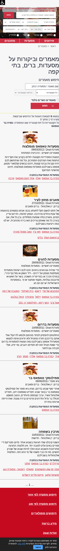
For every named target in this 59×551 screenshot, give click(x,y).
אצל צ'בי (54, 302)
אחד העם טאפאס (25, 178)
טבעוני (36, 35)
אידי (57, 356)
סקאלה (30, 469)
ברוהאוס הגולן (51, 237)
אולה (38, 178)
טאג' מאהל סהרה (22, 231)
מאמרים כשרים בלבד (43, 100)
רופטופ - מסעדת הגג (14, 469)
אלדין (32, 356)
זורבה (11, 178)
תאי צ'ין (37, 231)
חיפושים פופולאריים (44, 513)
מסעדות (29, 40)
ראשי (53, 46)
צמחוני (49, 35)
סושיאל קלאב (52, 475)
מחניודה (29, 297)
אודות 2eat (50, 533)
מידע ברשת (49, 523)
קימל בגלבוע (17, 297)
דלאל (38, 297)
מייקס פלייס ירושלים (33, 475)
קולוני (27, 463)
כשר (25, 35)
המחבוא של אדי (50, 291)
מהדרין (12, 35)
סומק (25, 356)
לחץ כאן (21, 543)
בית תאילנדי (27, 291)
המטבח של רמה (11, 291)
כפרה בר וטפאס (50, 178)
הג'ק (19, 356)
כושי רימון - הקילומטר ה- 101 (34, 302)
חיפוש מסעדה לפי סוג (43, 504)
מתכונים (10, 40)
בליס (40, 237)
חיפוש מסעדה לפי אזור (42, 494)
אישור (38, 547)
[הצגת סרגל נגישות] (2, 2)
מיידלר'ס (54, 463)
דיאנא (38, 291)
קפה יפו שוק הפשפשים (47, 469)
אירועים (49, 40)
